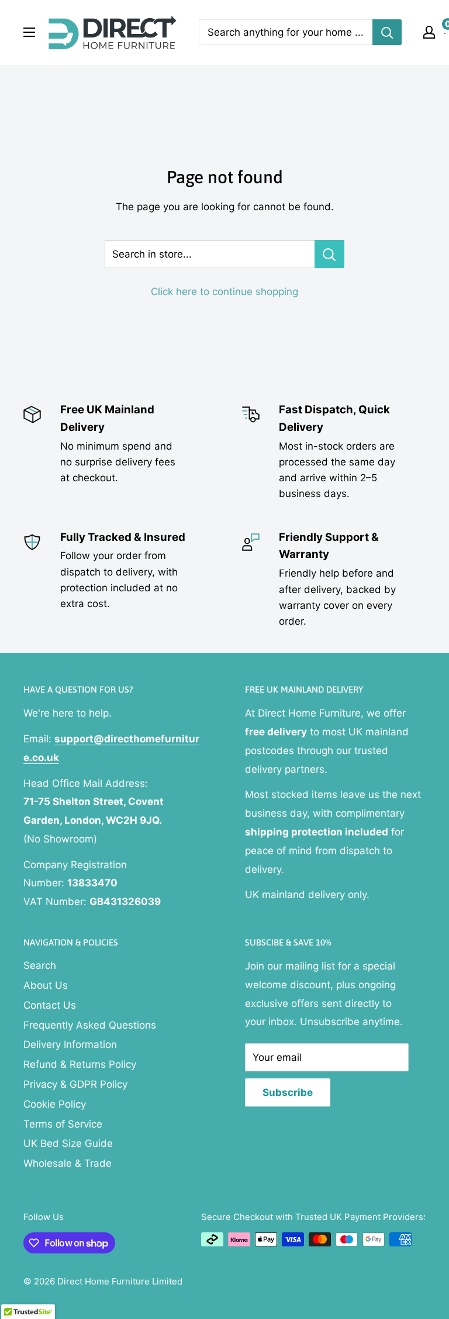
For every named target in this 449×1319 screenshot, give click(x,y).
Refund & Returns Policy (79, 1064)
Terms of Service (62, 1124)
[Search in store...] (329, 254)
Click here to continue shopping (224, 291)
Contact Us (49, 1005)
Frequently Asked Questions (89, 1025)
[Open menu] (29, 32)
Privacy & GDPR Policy (75, 1084)
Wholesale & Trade (67, 1163)
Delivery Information (70, 1044)
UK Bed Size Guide (68, 1143)
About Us (45, 985)
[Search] (387, 32)
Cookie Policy (54, 1104)
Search (39, 965)
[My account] (429, 32)
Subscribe (288, 1092)
